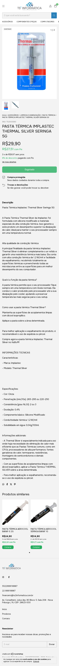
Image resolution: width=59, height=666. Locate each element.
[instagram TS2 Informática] (3, 577)
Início (4, 115)
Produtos (6, 614)
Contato (6, 618)
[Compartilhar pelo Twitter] (11, 484)
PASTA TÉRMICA (48, 115)
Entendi (36, 661)
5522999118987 (9, 586)
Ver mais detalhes (9, 162)
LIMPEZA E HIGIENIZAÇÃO (30, 115)
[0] (55, 6)
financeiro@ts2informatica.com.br (17, 595)
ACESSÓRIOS (7, 22)
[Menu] (3, 6)
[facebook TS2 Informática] (9, 577)
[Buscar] (54, 15)
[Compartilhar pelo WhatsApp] (3, 484)
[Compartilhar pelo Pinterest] (15, 484)
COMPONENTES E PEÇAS (27, 22)
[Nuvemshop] (12, 654)
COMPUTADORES (47, 22)
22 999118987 (9, 591)
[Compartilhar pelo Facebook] (7, 484)
